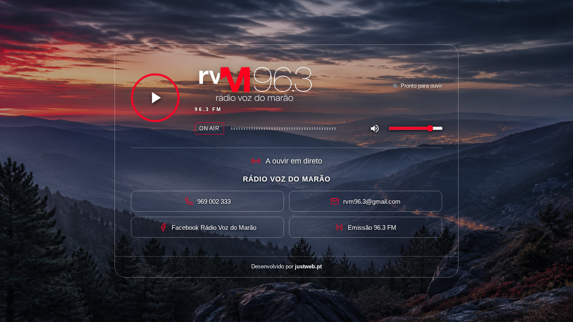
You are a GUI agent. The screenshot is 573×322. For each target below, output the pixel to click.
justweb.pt (308, 266)
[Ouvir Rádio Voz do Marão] (155, 97)
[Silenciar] (374, 128)
